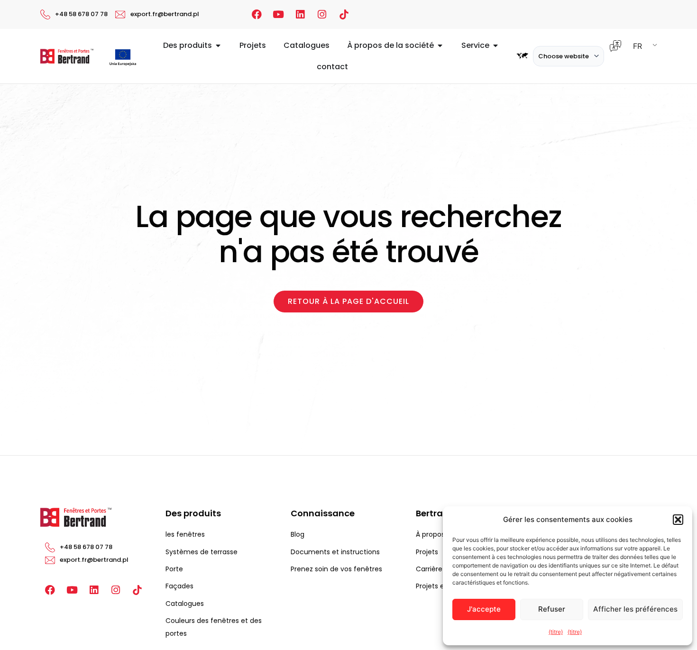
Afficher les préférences (635, 608)
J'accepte (484, 608)
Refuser (551, 608)
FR (637, 46)
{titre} (556, 631)
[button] (678, 519)
